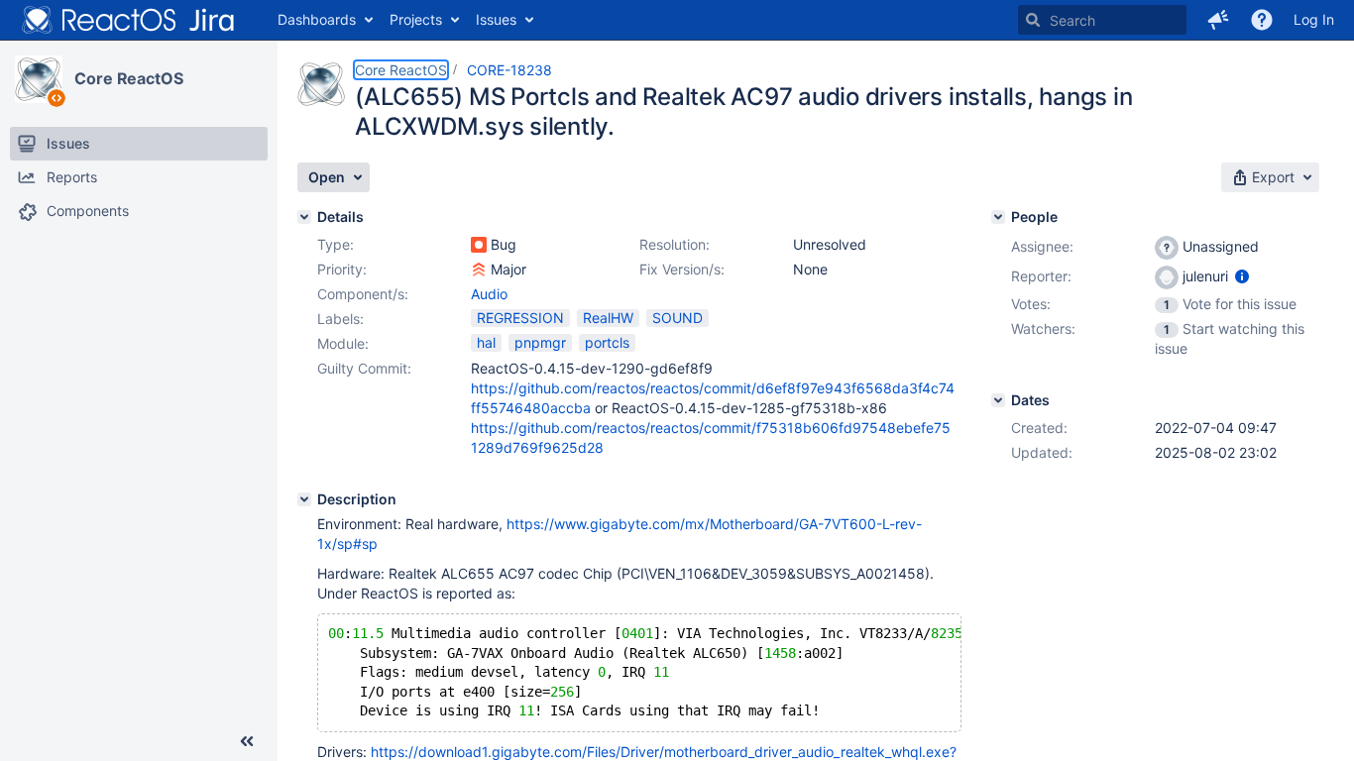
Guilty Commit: (364, 368)
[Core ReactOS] (38, 79)
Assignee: (1042, 246)
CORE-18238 (509, 69)
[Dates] (998, 400)
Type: (335, 244)
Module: (343, 343)
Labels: (340, 318)
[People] (998, 217)
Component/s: (362, 293)
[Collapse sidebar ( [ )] (247, 741)
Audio (489, 293)
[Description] (304, 499)
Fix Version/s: (682, 269)
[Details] (304, 217)
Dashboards (317, 19)
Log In (1314, 19)
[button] (1218, 20)
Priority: (342, 269)
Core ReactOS (128, 78)
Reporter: (1041, 276)
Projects (416, 19)
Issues (496, 19)
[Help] (1262, 20)
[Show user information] (1242, 276)
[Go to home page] (129, 20)
